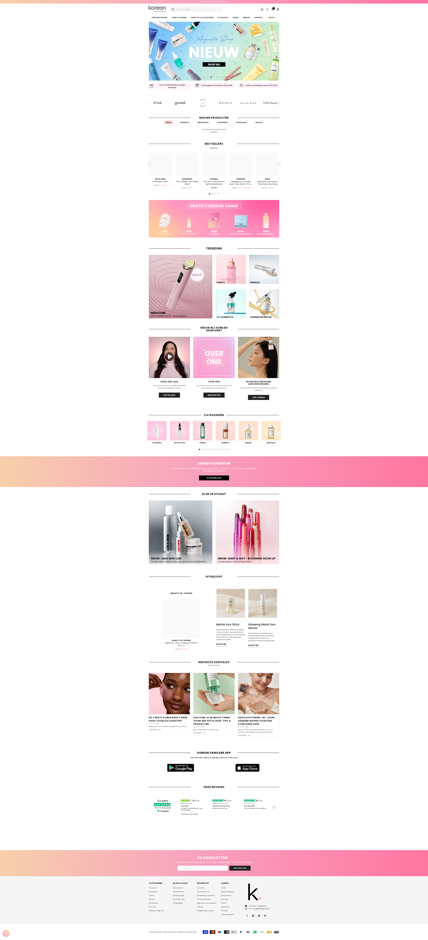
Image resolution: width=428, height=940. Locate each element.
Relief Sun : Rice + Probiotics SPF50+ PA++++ (181, 644)
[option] (214, 51)
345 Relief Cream (160, 181)
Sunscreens (241, 122)
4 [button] (211, 77)
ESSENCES (225, 443)
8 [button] (222, 77)
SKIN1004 (240, 179)
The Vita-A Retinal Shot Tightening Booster (214, 182)
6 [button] (217, 77)
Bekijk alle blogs (214, 665)
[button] (152, 51)
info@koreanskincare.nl (261, 908)
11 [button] (228, 449)
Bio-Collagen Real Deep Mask (187, 182)
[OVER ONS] (214, 357)
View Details (153, 729)
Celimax (214, 179)
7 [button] (219, 77)
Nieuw (168, 122)
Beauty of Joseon (181, 640)
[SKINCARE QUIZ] (169, 357)
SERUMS (248, 443)
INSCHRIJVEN (240, 868)
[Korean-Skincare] (157, 103)
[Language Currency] (278, 9)
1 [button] (202, 77)
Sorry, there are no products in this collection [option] (214, 131)
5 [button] (214, 77)
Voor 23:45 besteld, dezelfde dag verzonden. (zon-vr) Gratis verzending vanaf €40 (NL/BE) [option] (213, 2)
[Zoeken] (196, 9)
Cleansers (184, 122)
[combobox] (198, 9)
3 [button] (208, 77)
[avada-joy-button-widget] (6, 933)
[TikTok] (259, 916)
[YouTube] (265, 916)
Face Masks (222, 122)
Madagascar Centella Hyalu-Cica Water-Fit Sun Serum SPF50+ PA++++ (240, 182)
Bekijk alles (214, 148)
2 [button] (205, 77)
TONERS (202, 443)
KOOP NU (221, 644)
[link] (214, 219)
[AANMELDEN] (262, 9)
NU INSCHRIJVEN (214, 478)
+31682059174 (262, 906)
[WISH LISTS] (267, 9)
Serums (259, 122)
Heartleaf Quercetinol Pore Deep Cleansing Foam (268, 182)
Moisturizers (203, 122)
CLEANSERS (156, 443)
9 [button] (225, 77)
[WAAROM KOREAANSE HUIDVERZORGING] (258, 357)
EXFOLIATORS (179, 443)
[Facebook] (247, 916)
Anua (267, 179)
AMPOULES (271, 443)
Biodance (187, 179)
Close (278, 2)
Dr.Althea (160, 179)
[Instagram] (253, 916)
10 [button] (225, 449)
